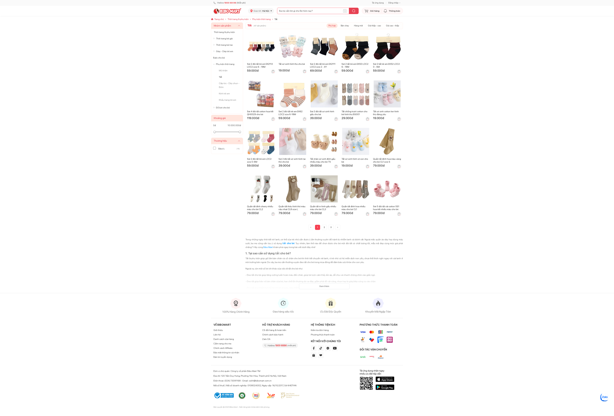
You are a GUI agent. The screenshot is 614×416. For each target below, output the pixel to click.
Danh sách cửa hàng (223, 339)
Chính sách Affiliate (222, 348)
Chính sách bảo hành (272, 334)
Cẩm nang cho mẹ (222, 343)
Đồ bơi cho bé (223, 107)
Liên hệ (217, 334)
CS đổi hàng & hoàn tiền (274, 330)
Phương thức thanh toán (323, 334)
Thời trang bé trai (224, 45)
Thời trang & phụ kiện (224, 32)
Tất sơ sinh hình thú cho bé (292, 64)
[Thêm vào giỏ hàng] (273, 71)
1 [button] (317, 227)
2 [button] (324, 227)
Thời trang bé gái (224, 38)
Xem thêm (324, 286)
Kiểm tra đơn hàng (320, 330)
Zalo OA (266, 339)
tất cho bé (288, 243)
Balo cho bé (219, 57)
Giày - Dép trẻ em (224, 51)
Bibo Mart (268, 247)
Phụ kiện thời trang (225, 64)
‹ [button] (310, 227)
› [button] (337, 227)
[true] (214, 38)
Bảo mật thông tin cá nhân (226, 352)
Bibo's (221, 148)
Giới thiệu (218, 330)
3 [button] (331, 227)
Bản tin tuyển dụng (222, 357)
